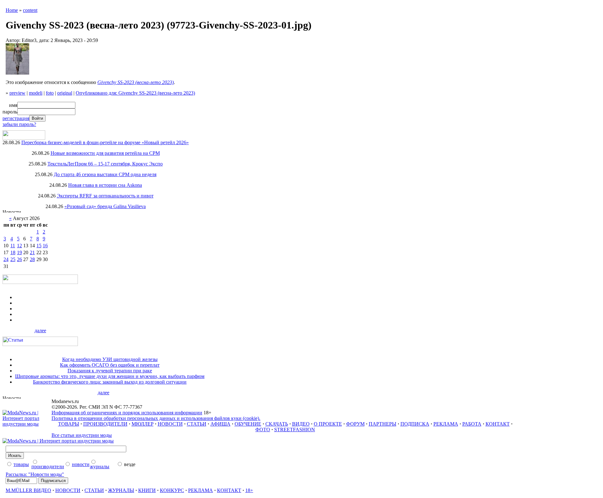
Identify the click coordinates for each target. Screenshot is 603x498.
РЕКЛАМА (445, 424)
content (30, 10)
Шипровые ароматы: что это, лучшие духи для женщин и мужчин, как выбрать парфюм (109, 376)
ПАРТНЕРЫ (382, 424)
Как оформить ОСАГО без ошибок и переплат (110, 365)
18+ (249, 490)
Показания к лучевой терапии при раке (110, 370)
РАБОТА (471, 424)
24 (5, 259)
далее (40, 330)
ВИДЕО (301, 424)
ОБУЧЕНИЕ (248, 424)
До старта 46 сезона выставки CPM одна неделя (105, 174)
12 (19, 245)
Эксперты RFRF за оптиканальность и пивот (105, 195)
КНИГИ (147, 490)
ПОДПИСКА (414, 424)
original (64, 93)
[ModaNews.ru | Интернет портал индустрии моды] (27, 424)
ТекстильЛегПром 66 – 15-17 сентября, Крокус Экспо (105, 163)
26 (19, 259)
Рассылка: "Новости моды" (35, 474)
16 (45, 245)
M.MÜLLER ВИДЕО (28, 490)
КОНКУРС (172, 490)
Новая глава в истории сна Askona (105, 185)
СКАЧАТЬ (276, 424)
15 (38, 245)
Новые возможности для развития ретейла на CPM (105, 153)
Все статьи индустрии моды (82, 435)
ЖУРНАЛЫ (121, 490)
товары (21, 464)
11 (12, 245)
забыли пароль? (19, 124)
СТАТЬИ (196, 424)
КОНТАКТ (498, 424)
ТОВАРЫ (68, 424)
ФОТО (262, 429)
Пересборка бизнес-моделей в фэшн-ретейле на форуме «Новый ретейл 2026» (105, 142)
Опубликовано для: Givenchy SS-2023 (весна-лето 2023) (135, 93)
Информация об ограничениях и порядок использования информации (127, 412)
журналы (99, 466)
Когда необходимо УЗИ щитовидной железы (110, 359)
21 (32, 252)
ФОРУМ (355, 424)
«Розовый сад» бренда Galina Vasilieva (105, 206)
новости (81, 464)
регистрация (16, 118)
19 (19, 252)
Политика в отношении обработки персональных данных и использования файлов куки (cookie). (156, 418)
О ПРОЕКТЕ (328, 424)
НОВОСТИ (170, 424)
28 (32, 259)
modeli (35, 93)
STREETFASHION (294, 429)
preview (17, 93)
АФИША (220, 424)
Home (12, 10)
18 (12, 252)
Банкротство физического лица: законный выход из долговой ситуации (110, 382)
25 (12, 259)
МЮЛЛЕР (143, 424)
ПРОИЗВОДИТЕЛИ (105, 424)
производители (47, 466)
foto (50, 93)
